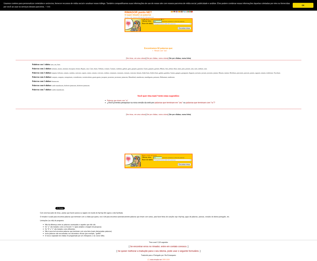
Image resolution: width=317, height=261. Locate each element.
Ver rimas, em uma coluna (136, 58)
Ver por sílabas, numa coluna (157, 58)
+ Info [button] (47, 7)
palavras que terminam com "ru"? (200, 103)
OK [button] (303, 5)
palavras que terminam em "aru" (169, 103)
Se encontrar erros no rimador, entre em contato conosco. (158, 246)
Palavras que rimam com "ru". (118, 100)
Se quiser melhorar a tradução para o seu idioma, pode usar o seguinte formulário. (158, 251)
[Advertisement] (158, 39)
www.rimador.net (156, 260)
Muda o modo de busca (153, 19)
